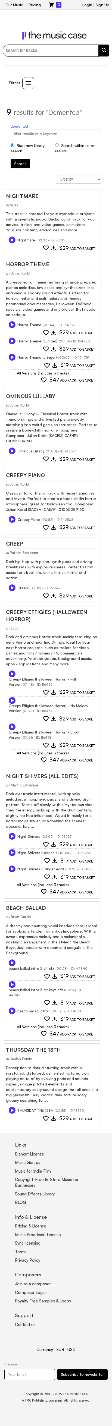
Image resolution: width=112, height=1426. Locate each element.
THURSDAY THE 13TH (33, 1050)
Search (20, 163)
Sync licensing (28, 1243)
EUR (60, 1350)
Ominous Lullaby (30, 396)
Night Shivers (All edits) (42, 776)
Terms (21, 1251)
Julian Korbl (20, 273)
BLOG (20, 1202)
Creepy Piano (25, 475)
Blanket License (29, 1154)
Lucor (15, 628)
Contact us (25, 1324)
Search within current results (76, 148)
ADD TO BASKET (77, 248)
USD (71, 1350)
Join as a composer (33, 1283)
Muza (14, 205)
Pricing (35, 4)
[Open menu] (28, 83)
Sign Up (102, 4)
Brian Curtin (21, 917)
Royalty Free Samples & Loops (43, 1301)
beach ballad (26, 908)
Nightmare (22, 196)
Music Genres (27, 1162)
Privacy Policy (27, 1260)
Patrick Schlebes (24, 552)
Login (87, 4)
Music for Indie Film (33, 1171)
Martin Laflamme (24, 785)
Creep (14, 543)
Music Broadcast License (38, 1234)
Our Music (14, 4)
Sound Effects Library (35, 1194)
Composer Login (30, 1292)
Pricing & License (30, 1226)
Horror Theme (27, 264)
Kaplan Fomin (21, 1059)
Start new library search (28, 148)
